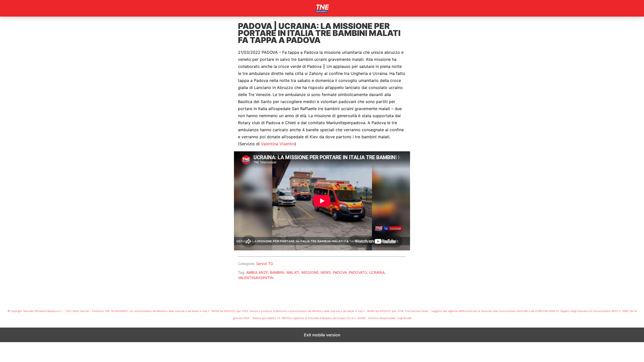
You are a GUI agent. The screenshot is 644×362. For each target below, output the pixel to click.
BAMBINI (277, 272)
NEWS (325, 272)
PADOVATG (358, 272)
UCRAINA (377, 272)
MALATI (293, 272)
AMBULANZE (257, 272)
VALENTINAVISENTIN (255, 278)
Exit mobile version (322, 334)
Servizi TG (264, 263)
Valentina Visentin (278, 143)
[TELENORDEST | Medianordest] (322, 8)
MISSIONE (309, 272)
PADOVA (340, 272)
